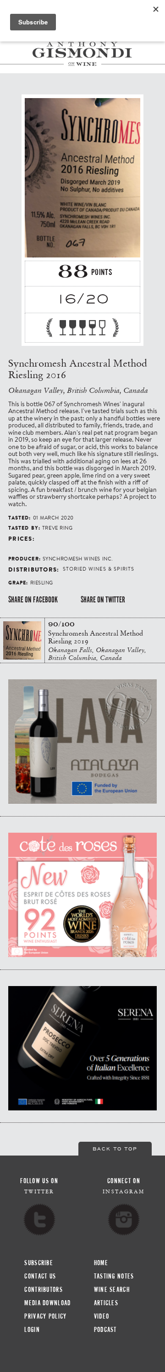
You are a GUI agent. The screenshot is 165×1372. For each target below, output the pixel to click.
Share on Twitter (103, 599)
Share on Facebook (33, 599)
